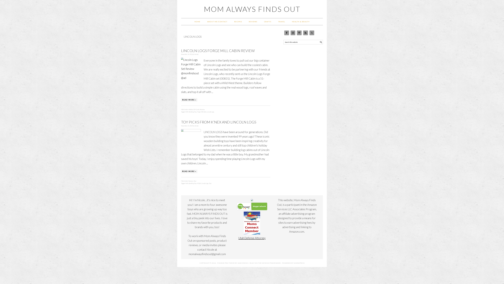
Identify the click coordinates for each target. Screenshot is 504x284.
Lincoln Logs (210, 112)
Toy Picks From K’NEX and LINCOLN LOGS (218, 122)
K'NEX (199, 183)
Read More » (189, 100)
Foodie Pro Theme (226, 263)
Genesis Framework (271, 263)
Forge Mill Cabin (202, 112)
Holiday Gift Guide (194, 109)
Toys (195, 181)
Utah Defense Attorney (252, 238)
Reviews (202, 109)
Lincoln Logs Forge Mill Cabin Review (218, 50)
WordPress (299, 263)
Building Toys (193, 112)
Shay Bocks (243, 263)
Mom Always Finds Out (252, 9)
